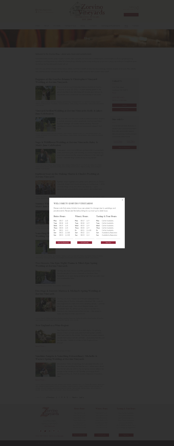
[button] (63, 242)
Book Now (108, 242)
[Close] (122, 200)
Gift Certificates (85, 242)
